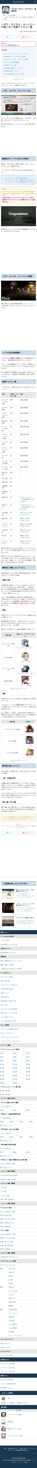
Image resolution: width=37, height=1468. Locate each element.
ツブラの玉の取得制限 (12, 62)
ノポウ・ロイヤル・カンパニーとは (16, 53)
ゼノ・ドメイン (13, 1313)
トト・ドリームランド (15, 1335)
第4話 (31, 1122)
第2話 (14, 1110)
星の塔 (11, 1280)
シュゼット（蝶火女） (25, 685)
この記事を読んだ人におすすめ (14, 74)
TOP (5, 1448)
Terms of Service (19, 1462)
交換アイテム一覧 (10, 65)
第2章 (14, 1053)
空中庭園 (11, 1332)
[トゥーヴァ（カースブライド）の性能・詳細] (26, 643)
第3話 (27, 1110)
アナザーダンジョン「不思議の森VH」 (26, 506)
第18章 (28, 1072)
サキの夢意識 (13, 1324)
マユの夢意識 (13, 1328)
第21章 (28, 1075)
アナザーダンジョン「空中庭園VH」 (26, 498)
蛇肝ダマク (12, 1298)
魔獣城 (11, 1306)
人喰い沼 (11, 1272)
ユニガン (11, 1295)
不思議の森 (12, 1302)
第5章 (14, 1057)
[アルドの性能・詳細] (30, 728)
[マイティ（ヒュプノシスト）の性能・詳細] (26, 668)
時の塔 (11, 1276)
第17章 (15, 1072)
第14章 (15, 1068)
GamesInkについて (13, 1448)
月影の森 (11, 1287)
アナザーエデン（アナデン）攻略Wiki (23, 10)
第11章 (15, 1064)
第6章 (27, 1057)
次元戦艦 (11, 1320)
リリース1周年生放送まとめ (10, 45)
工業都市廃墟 (13, 1309)
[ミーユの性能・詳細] (30, 751)
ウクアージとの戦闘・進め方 (25, 918)
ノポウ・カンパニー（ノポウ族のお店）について (25, 904)
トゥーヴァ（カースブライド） (25, 649)
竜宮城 (11, 1283)
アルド (30, 733)
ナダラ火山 (12, 1269)
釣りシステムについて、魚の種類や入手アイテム (25, 890)
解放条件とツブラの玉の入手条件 (15, 56)
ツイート (10, 37)
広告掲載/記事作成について (22, 1450)
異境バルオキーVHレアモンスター (26, 514)
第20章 (15, 1075)
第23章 (15, 1079)
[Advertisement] (18, 253)
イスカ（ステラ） (25, 661)
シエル (30, 745)
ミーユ (30, 757)
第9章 (27, 1061)
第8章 (14, 1061)
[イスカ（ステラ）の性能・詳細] (26, 656)
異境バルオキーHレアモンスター (25, 531)
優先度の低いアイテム (12, 71)
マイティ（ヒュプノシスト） (26, 673)
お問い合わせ (23, 1448)
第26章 (15, 1083)
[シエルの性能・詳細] (30, 740)
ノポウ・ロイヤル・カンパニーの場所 (17, 59)
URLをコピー (27, 37)
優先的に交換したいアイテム (14, 68)
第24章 (28, 1079)
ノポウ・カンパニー (29, 304)
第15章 (28, 1068)
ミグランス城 (13, 1291)
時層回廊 (11, 1317)
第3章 (27, 1053)
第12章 (28, 1064)
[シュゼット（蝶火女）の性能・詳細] (26, 680)
